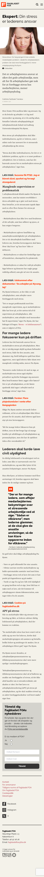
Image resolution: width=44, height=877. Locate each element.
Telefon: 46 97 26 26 (10, 839)
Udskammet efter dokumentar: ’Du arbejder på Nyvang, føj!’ (21, 284)
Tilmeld (22, 766)
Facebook (12, 804)
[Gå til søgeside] (37, 4)
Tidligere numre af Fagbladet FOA (17, 787)
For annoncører (9, 785)
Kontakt (5, 782)
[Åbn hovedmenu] (41, 5)
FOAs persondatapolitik (18, 729)
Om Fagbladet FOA (10, 790)
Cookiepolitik (7, 793)
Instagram (12, 810)
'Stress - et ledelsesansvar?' (29, 325)
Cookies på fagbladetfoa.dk (14, 605)
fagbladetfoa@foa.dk (17, 842)
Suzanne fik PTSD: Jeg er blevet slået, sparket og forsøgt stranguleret (21, 178)
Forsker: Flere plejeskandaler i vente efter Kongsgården (16, 401)
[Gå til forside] (18, 4)
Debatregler (7, 796)
